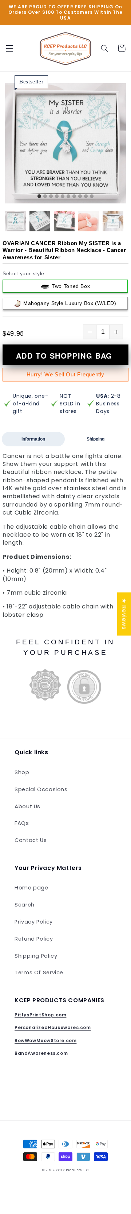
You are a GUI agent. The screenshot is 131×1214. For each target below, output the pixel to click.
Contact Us (31, 840)
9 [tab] (86, 196)
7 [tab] (74, 196)
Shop (22, 772)
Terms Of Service (39, 972)
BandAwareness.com (41, 1053)
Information (33, 439)
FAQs (22, 823)
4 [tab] (57, 196)
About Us (27, 806)
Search (25, 904)
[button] (9, 48)
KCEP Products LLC (72, 1170)
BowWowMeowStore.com (45, 1040)
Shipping (95, 439)
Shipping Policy (36, 955)
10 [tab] (92, 196)
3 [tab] (51, 196)
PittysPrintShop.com (40, 1015)
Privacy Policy (34, 921)
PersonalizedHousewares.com (53, 1027)
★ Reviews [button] (124, 614)
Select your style (23, 273)
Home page (31, 887)
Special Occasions (41, 789)
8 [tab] (80, 196)
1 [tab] (39, 196)
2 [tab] (45, 196)
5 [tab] (63, 196)
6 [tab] (68, 196)
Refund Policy (34, 938)
